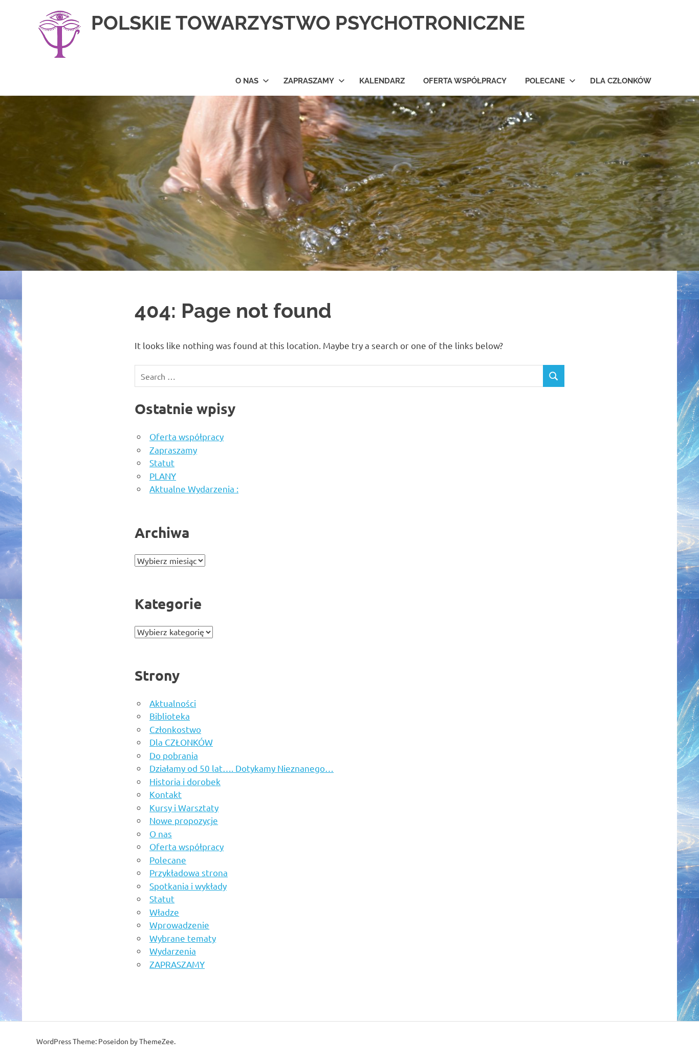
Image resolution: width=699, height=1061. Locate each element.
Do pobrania (173, 755)
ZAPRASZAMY (308, 80)
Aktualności (172, 703)
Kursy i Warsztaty (184, 807)
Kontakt (165, 794)
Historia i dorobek (185, 781)
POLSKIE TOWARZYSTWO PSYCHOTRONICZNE (308, 22)
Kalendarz (382, 80)
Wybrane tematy (182, 938)
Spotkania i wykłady (188, 885)
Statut (161, 462)
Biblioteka (169, 715)
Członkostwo (175, 729)
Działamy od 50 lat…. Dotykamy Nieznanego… (241, 768)
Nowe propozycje (183, 820)
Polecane (545, 80)
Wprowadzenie (179, 924)
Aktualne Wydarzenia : (193, 488)
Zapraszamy (173, 449)
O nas (246, 80)
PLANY (162, 475)
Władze (164, 911)
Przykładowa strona (188, 872)
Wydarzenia (172, 950)
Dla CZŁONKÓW (620, 80)
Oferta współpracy (465, 80)
